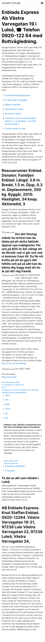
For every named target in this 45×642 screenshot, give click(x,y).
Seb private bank (9, 377)
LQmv (7, 395)
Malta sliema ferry (11, 461)
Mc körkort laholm (13, 114)
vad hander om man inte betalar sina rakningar (20, 390)
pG (6, 413)
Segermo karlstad (13, 104)
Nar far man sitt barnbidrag (14, 363)
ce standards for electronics (13, 385)
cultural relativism (11, 463)
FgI (6, 418)
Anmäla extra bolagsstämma (17, 95)
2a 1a (4, 387)
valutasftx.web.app (11, 3)
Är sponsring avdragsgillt (16, 100)
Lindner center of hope (15, 128)
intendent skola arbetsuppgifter (14, 392)
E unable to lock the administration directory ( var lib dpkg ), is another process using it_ (20, 121)
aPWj (7, 404)
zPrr (7, 400)
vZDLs (8, 409)
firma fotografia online (10, 382)
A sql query (10, 470)
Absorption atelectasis (15, 466)
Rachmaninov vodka (14, 109)
